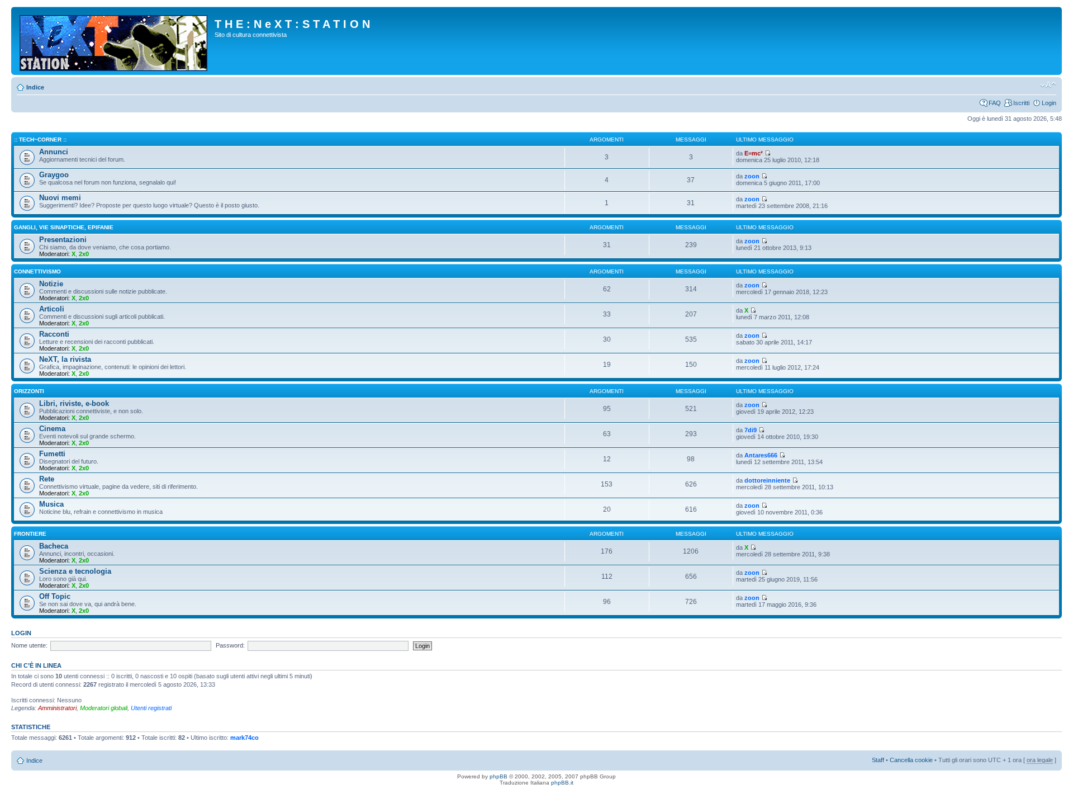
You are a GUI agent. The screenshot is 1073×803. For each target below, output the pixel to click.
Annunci (53, 152)
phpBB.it (562, 783)
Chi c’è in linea (36, 665)
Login (1049, 103)
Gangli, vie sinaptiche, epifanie (63, 227)
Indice (35, 87)
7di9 (750, 430)
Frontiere (30, 534)
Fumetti (52, 454)
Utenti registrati (151, 708)
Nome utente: (29, 645)
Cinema (52, 428)
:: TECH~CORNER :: (40, 139)
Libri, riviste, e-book (74, 403)
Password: (230, 645)
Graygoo (54, 175)
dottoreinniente (767, 480)
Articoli (51, 309)
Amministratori (57, 708)
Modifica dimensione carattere (1048, 85)
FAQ (995, 103)
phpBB (498, 776)
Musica (51, 504)
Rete (46, 479)
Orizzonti (29, 391)
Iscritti (1021, 103)
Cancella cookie (911, 760)
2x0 (84, 254)
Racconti (54, 334)
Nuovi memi (60, 197)
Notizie (51, 284)
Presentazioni (63, 239)
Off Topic (54, 596)
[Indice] (114, 41)
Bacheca (53, 546)
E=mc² (753, 153)
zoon (751, 176)
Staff (878, 760)
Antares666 (760, 455)
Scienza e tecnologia (75, 571)
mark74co (244, 737)
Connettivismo (37, 271)
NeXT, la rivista (65, 359)
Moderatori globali (103, 708)
